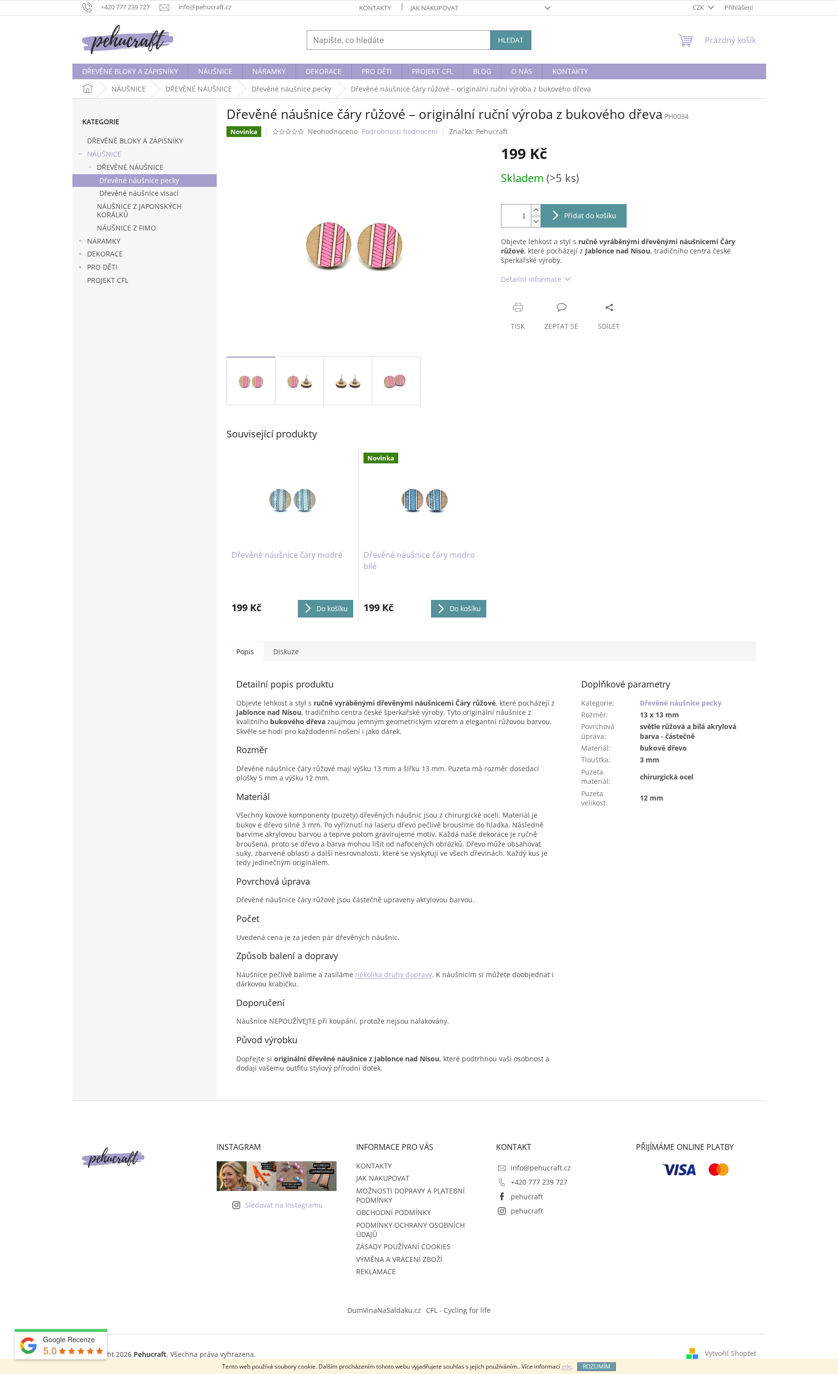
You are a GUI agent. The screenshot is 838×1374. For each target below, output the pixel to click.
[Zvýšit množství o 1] (536, 210)
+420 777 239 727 (539, 1182)
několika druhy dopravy (393, 974)
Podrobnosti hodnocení (400, 131)
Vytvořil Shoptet (730, 1353)
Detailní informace (531, 279)
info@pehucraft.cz (541, 1167)
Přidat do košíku (590, 215)
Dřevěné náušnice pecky (139, 180)
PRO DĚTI (102, 267)
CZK (699, 7)
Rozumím (597, 1366)
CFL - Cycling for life (458, 1310)
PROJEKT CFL (107, 280)
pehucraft (527, 1196)
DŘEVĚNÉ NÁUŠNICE (130, 167)
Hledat (510, 40)
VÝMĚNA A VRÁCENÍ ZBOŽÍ (399, 1259)
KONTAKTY (375, 7)
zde (566, 1366)
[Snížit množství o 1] (536, 221)
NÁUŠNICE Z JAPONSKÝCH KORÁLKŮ (139, 210)
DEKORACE (105, 253)
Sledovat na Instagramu (284, 1205)
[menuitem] (130, 71)
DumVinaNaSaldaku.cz (384, 1310)
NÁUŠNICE (104, 154)
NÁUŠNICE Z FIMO (126, 227)
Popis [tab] (245, 651)
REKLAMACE (376, 1271)
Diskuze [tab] (286, 651)
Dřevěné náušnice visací (139, 193)
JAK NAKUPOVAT (434, 7)
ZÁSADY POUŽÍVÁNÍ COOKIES (403, 1246)
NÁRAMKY (103, 241)
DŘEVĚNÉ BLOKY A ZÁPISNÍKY (135, 140)
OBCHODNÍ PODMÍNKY (393, 1212)
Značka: (478, 131)
